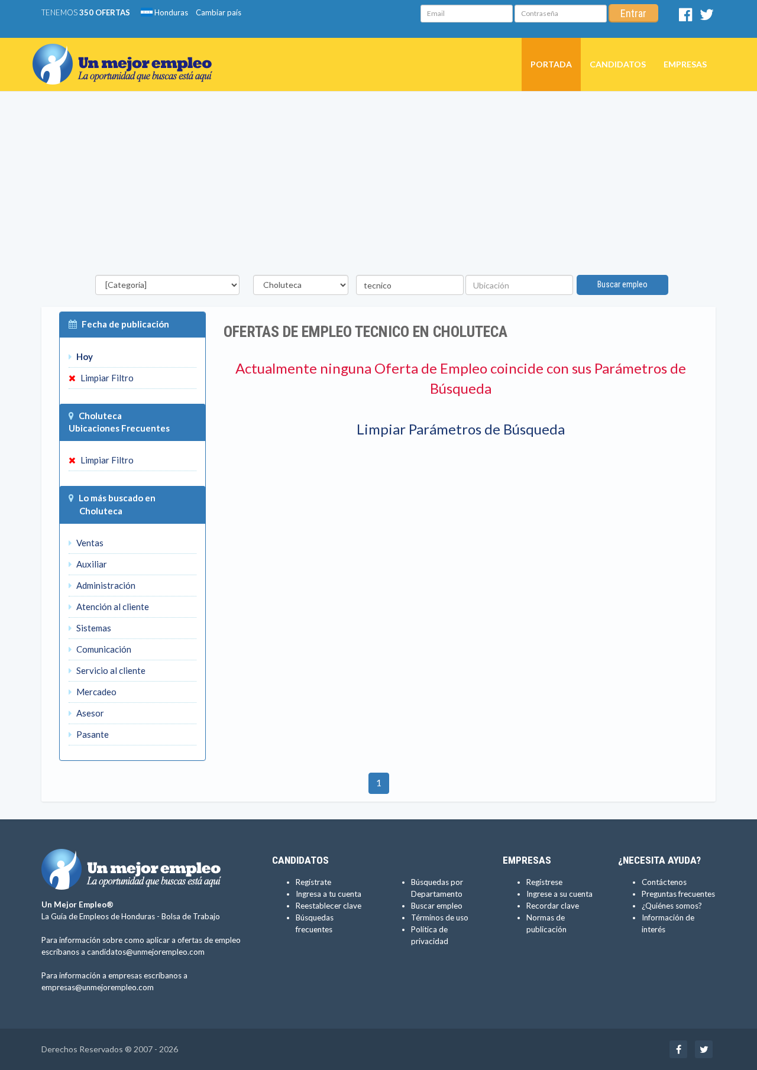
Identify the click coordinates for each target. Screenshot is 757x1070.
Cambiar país (218, 12)
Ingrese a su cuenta (559, 894)
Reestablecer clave (328, 905)
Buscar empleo (622, 284)
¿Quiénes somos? (672, 905)
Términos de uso (439, 917)
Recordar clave (552, 905)
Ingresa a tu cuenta (328, 894)
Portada (551, 64)
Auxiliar (91, 564)
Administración (105, 585)
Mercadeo (96, 691)
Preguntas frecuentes (678, 894)
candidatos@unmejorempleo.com (146, 951)
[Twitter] (707, 17)
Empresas (685, 64)
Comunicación (103, 649)
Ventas (89, 542)
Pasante (92, 734)
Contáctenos (664, 882)
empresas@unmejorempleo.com (97, 987)
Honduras (170, 12)
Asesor (89, 713)
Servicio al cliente (110, 670)
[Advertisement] (378, 186)
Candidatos (618, 64)
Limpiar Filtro (106, 377)
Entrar (633, 13)
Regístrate (313, 882)
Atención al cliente (112, 606)
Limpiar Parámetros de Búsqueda (461, 428)
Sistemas (93, 627)
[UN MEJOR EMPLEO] (127, 52)
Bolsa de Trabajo (190, 916)
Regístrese (544, 882)
